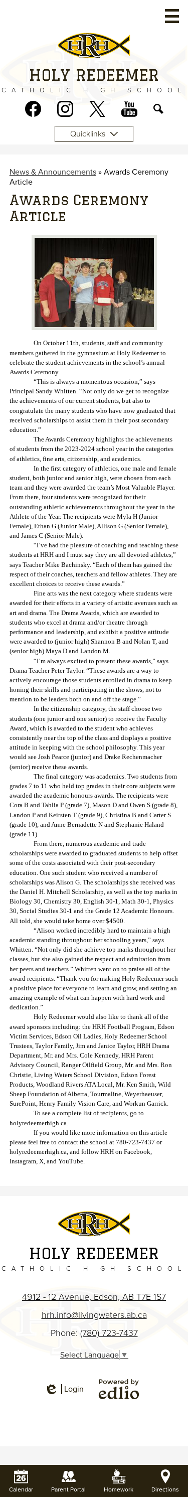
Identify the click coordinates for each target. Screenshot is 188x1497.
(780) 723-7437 (109, 1332)
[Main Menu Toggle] (172, 16)
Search (158, 109)
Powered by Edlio (119, 1389)
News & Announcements (53, 172)
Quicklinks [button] (87, 134)
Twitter (97, 109)
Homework (118, 1489)
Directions (165, 1489)
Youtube (129, 109)
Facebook (33, 109)
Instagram (65, 109)
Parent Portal (68, 1489)
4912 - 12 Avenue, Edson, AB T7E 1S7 (94, 1296)
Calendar (21, 1489)
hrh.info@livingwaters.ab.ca (94, 1314)
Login (64, 1389)
